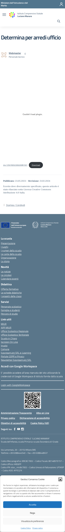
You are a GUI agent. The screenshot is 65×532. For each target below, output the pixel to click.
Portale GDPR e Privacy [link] (12, 356)
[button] (60, 479)
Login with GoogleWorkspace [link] (15, 385)
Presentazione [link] (8, 243)
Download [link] (36, 164)
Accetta (32, 504)
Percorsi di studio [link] (9, 314)
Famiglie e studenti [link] (10, 310)
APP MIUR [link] (6, 327)
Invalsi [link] (4, 345)
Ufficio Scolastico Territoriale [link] (15, 335)
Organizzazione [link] (8, 257)
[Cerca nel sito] (58, 22)
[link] (14, 4)
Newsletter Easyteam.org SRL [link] (16, 360)
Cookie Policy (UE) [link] (40, 423)
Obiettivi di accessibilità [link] (13, 423)
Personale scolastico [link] (11, 306)
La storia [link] (5, 261)
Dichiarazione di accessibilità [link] (35, 418)
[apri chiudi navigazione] (4, 15)
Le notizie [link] (6, 271)
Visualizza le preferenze (32, 521)
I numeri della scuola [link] (11, 250)
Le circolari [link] (6, 275)
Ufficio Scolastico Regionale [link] (14, 331)
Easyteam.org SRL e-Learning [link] (16, 353)
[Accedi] (61, 4)
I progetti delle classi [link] (11, 296)
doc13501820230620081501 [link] (15, 164)
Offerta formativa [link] (9, 289)
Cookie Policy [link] (26, 528)
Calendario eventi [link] (9, 278)
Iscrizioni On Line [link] (9, 342)
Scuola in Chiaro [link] (9, 338)
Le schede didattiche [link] (11, 292)
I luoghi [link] (4, 247)
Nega (32, 513)
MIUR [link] (3, 324)
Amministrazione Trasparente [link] (16, 413)
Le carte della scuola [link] (11, 254)
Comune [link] (5, 349)
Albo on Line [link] (42, 413)
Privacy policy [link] (37, 528)
